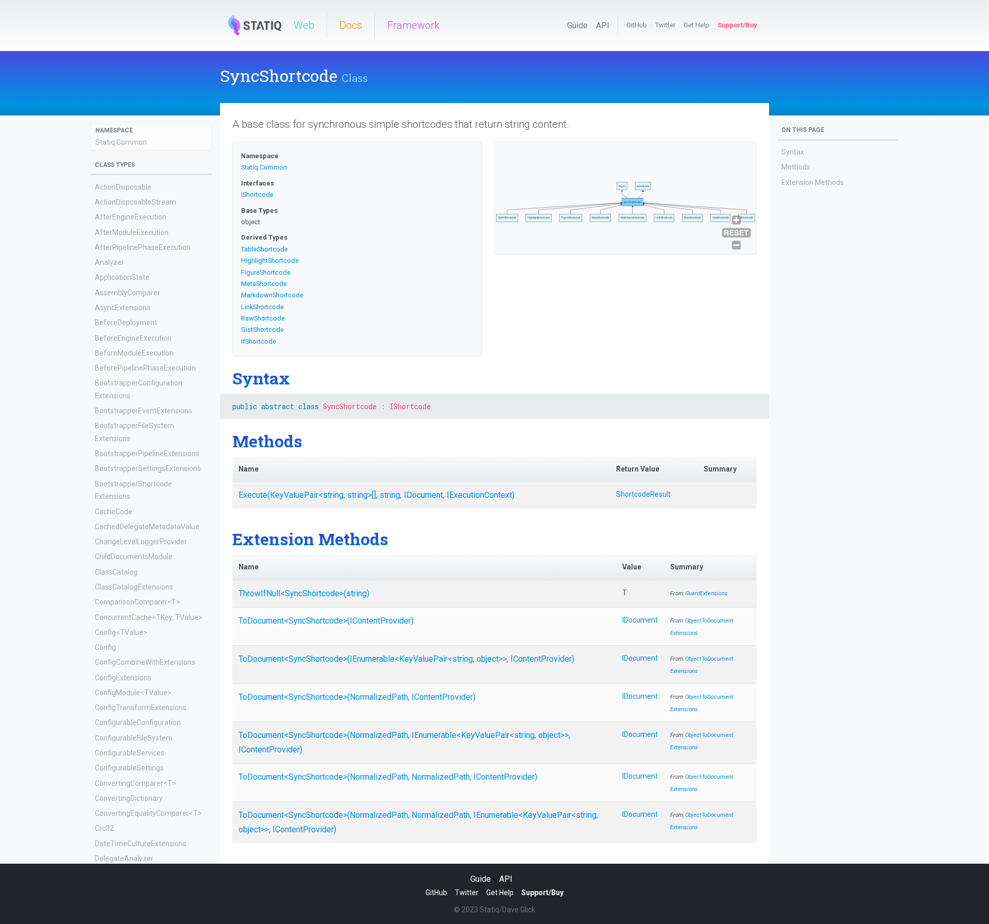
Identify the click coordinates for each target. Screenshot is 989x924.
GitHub (636, 25)
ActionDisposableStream (135, 202)
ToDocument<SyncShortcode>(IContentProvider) (326, 621)
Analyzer (109, 263)
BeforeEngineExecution (133, 338)
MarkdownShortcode (272, 295)
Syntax (792, 152)
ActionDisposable (123, 187)
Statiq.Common (121, 142)
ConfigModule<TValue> (133, 692)
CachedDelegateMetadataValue (147, 527)
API (602, 25)
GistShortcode (262, 329)
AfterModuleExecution (131, 232)
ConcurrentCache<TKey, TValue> (148, 617)
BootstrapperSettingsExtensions (148, 469)
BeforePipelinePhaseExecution (145, 368)
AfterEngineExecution (130, 217)
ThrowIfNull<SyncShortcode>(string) (303, 593)
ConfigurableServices (129, 753)
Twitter (665, 25)
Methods (795, 167)
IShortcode (257, 194)
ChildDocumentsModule (134, 557)
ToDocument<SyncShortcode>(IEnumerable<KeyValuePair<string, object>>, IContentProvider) (406, 659)
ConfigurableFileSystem (134, 738)
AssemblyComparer (127, 293)
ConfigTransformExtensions (140, 708)
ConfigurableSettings (129, 768)
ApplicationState (122, 278)
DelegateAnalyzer (124, 858)
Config (105, 647)
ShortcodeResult (643, 494)
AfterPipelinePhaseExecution (143, 247)
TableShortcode (264, 249)
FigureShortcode (266, 272)
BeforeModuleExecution (134, 353)
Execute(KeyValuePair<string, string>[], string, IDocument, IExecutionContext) (376, 495)
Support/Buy (737, 25)
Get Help (696, 25)
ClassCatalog (116, 572)
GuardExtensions (706, 593)
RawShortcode (263, 318)
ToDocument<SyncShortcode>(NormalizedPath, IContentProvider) (356, 697)
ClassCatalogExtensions (134, 587)
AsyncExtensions (122, 308)
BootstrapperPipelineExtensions (147, 454)
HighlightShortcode (270, 260)
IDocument (640, 620)
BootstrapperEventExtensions (143, 411)
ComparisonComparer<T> (137, 602)
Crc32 (104, 829)
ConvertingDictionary (129, 798)
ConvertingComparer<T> (135, 783)
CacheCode (113, 512)
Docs (350, 25)
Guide (577, 25)
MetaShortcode (264, 284)
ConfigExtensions (123, 678)
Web (304, 25)
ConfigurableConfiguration (138, 723)
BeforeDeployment (126, 323)
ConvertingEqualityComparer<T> (148, 814)
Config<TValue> (121, 632)
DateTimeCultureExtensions (140, 843)
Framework (413, 25)
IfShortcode (258, 341)
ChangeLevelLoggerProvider (141, 542)
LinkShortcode (262, 307)
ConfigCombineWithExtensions (145, 663)
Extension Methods (812, 182)
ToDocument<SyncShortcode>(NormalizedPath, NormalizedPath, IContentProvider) (387, 777)
